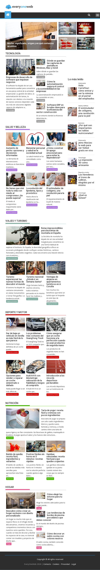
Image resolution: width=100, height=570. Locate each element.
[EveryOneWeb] (8, 14)
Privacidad (65, 564)
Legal (73, 564)
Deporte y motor (12, 352)
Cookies (56, 564)
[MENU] (97, 15)
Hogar (9, 544)
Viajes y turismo (12, 258)
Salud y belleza (12, 170)
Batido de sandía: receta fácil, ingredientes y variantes (66, 42)
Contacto (47, 564)
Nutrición (10, 438)
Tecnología (10, 110)
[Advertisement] (81, 63)
